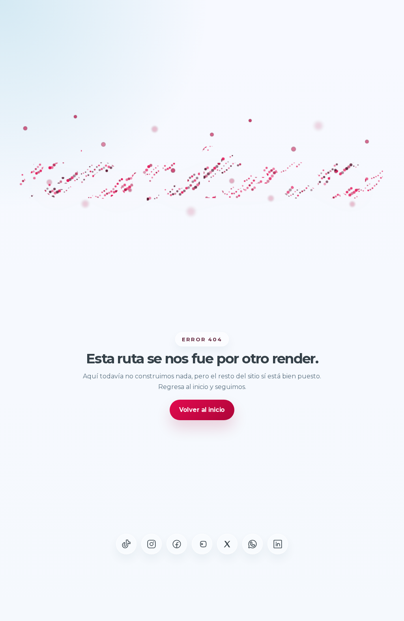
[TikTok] (126, 544)
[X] (227, 544)
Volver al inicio (202, 409)
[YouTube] (202, 544)
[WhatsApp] (252, 544)
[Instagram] (151, 544)
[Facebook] (176, 544)
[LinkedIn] (277, 544)
